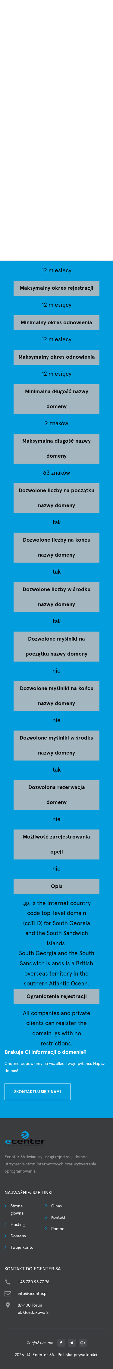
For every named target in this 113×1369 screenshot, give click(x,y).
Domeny (18, 1236)
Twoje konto (22, 1247)
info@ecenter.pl (32, 1294)
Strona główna (17, 1209)
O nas (56, 1206)
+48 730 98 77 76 (33, 1282)
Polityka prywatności (77, 1355)
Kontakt (58, 1217)
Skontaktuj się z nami (37, 1092)
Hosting (18, 1225)
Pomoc (57, 1229)
